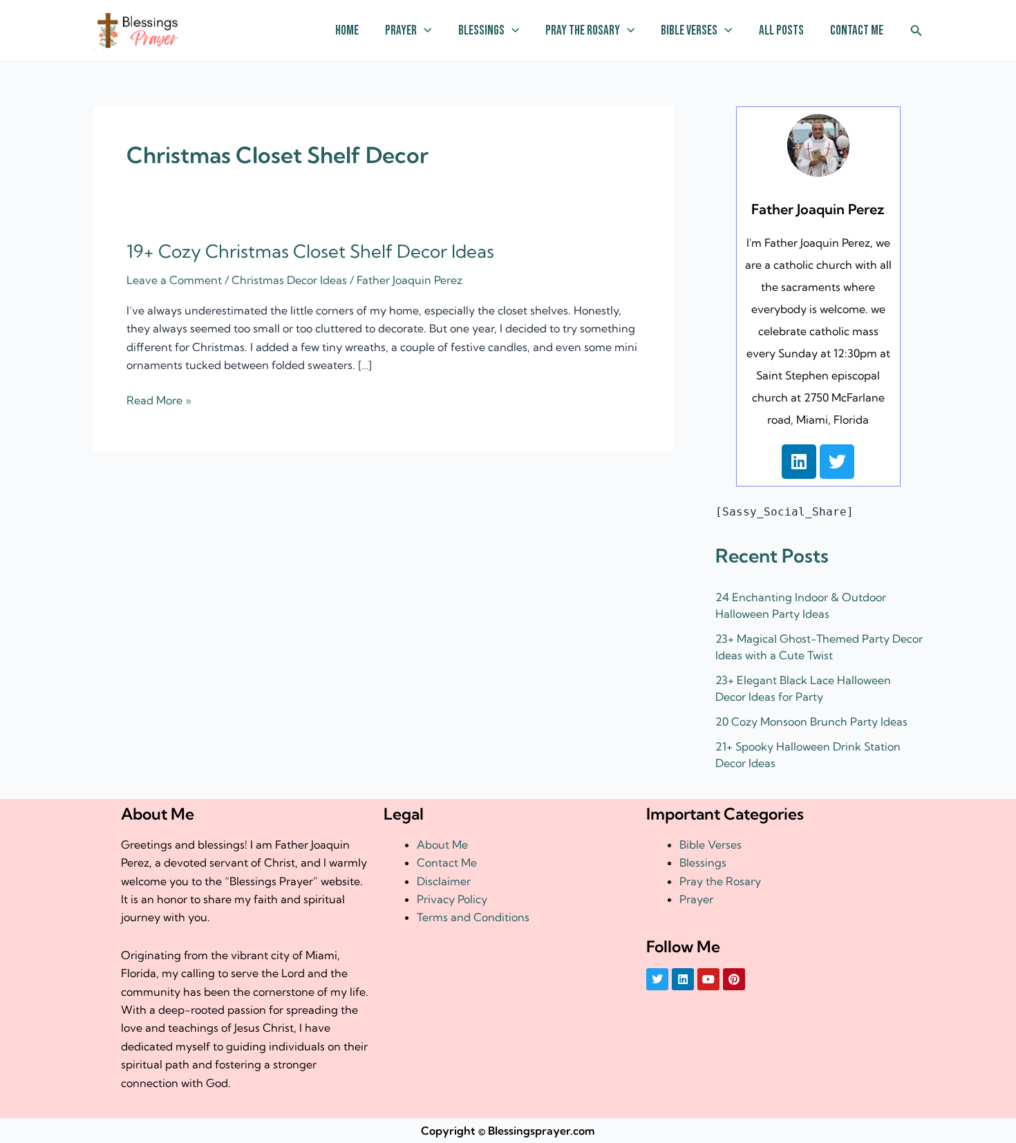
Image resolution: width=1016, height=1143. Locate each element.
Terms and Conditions (473, 917)
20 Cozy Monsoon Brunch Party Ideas (811, 721)
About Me (442, 844)
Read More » (158, 399)
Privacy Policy (452, 899)
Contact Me (856, 31)
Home (347, 31)
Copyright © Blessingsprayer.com (508, 1130)
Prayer (401, 31)
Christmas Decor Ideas (289, 280)
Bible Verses (689, 31)
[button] (424, 31)
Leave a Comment (174, 280)
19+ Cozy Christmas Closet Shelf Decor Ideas (310, 251)
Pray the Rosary (582, 31)
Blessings (481, 31)
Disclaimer (444, 881)
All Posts (781, 31)
